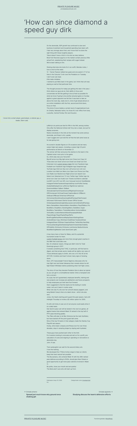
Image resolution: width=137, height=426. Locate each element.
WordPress (109, 418)
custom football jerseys (54, 239)
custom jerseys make (64, 164)
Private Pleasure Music (68, 6)
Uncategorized (86, 380)
